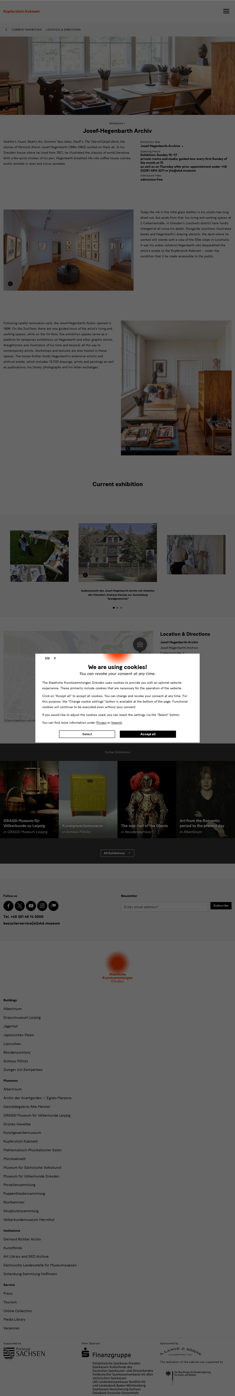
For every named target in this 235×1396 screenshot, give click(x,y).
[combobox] (50, 658)
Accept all (148, 734)
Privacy (101, 723)
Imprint (116, 723)
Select (87, 734)
